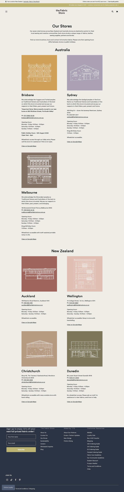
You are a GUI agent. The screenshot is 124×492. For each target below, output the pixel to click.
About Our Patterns (70, 432)
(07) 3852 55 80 (29, 115)
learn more (103, 1)
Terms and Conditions (94, 466)
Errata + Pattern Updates (72, 435)
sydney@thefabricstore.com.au (77, 117)
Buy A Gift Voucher (93, 438)
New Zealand (19, 1)
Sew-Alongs (67, 438)
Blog (41, 449)
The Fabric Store (47, 428)
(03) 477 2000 (74, 378)
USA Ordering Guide (93, 444)
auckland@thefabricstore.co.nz (32, 305)
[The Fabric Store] (62, 11)
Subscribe (21, 450)
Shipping (90, 441)
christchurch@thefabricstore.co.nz (33, 382)
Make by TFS (69, 428)
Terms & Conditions (22, 488)
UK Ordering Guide (93, 446)
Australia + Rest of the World (31, 1)
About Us (43, 432)
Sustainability (44, 441)
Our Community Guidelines (95, 458)
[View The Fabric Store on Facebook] (15, 479)
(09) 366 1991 (28, 303)
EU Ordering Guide (93, 449)
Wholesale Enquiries (46, 446)
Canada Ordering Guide (94, 452)
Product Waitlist (92, 463)
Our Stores (43, 438)
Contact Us (44, 435)
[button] (112, 11)
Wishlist (89, 432)
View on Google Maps (29, 146)
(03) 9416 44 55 (29, 210)
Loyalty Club (91, 435)
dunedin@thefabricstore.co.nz (77, 380)
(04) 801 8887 (73, 303)
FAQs (89, 469)
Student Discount (92, 460)
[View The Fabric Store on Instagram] (7, 479)
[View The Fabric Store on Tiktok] (11, 479)
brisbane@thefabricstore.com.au (33, 118)
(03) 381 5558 (28, 380)
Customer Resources (95, 428)
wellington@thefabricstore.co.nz (78, 305)
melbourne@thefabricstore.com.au (33, 212)
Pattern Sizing (68, 441)
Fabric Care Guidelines (94, 455)
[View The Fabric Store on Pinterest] (20, 479)
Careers (42, 444)
